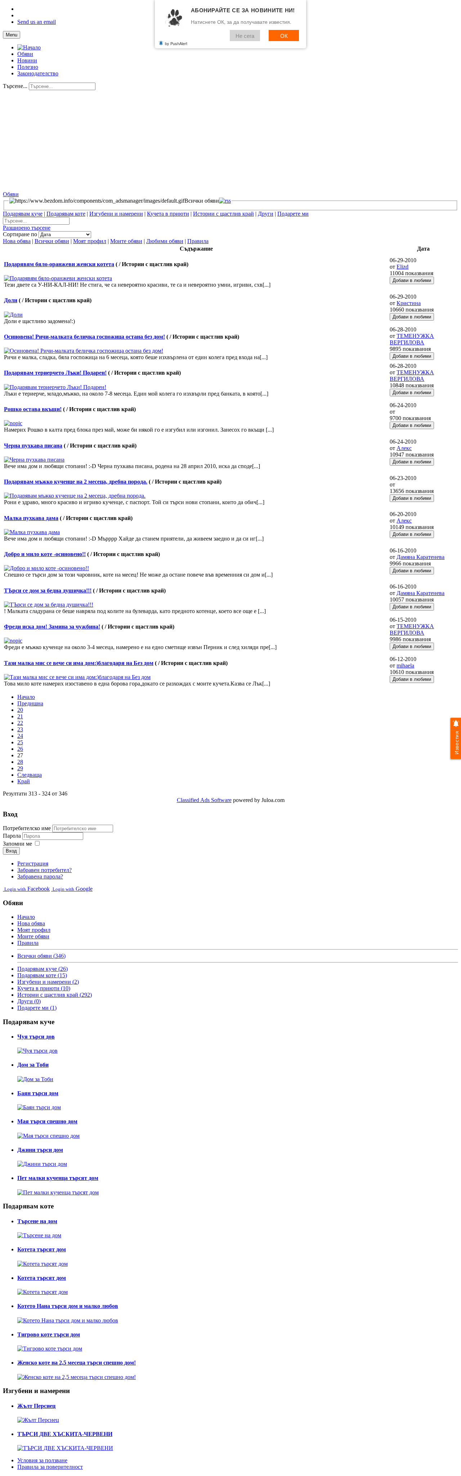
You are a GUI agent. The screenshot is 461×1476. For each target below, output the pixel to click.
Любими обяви (164, 241)
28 (20, 762)
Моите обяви (126, 241)
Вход (11, 851)
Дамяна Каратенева (420, 557)
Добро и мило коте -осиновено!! (45, 554)
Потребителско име (27, 828)
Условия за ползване (42, 1460)
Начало (26, 697)
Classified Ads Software (204, 800)
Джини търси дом (40, 1150)
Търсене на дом (37, 1221)
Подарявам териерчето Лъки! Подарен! (55, 373)
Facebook (27, 889)
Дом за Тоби (33, 1065)
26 (20, 749)
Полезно (27, 67)
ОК (284, 35)
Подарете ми (293, 214)
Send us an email (36, 22)
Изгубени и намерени (116, 214)
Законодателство (37, 73)
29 (20, 768)
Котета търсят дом (41, 1249)
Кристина (409, 303)
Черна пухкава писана (33, 445)
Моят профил (89, 241)
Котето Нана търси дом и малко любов (67, 1306)
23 (20, 729)
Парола (12, 836)
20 (20, 710)
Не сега (245, 35)
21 (20, 716)
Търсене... (15, 86)
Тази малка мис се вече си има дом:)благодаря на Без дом (78, 663)
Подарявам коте (65, 214)
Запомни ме (17, 844)
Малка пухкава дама (31, 518)
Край (23, 781)
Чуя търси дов (36, 1037)
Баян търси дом (37, 1093)
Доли (10, 300)
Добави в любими (412, 280)
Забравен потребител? (44, 870)
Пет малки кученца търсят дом (57, 1178)
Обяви (25, 54)
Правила (198, 241)
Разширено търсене (26, 228)
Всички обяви (52, 241)
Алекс (404, 448)
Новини (27, 60)
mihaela (405, 665)
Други (265, 214)
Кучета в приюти (168, 214)
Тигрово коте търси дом (48, 1334)
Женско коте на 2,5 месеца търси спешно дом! (76, 1363)
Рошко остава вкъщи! (33, 409)
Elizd (402, 267)
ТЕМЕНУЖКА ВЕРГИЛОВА (412, 339)
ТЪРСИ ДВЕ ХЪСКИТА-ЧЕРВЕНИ (64, 1434)
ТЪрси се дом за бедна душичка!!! (47, 590)
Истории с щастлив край (223, 214)
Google (73, 889)
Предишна (30, 703)
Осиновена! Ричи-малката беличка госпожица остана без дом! (84, 337)
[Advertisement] (219, 140)
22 (20, 723)
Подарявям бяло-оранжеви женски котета (59, 264)
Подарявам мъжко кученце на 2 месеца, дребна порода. (75, 482)
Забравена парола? (40, 876)
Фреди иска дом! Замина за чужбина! (52, 627)
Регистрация (32, 863)
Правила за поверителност (50, 1467)
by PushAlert (176, 43)
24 (20, 736)
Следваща (29, 775)
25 (20, 742)
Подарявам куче (22, 214)
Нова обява (17, 241)
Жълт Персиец (36, 1406)
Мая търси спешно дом (47, 1121)
